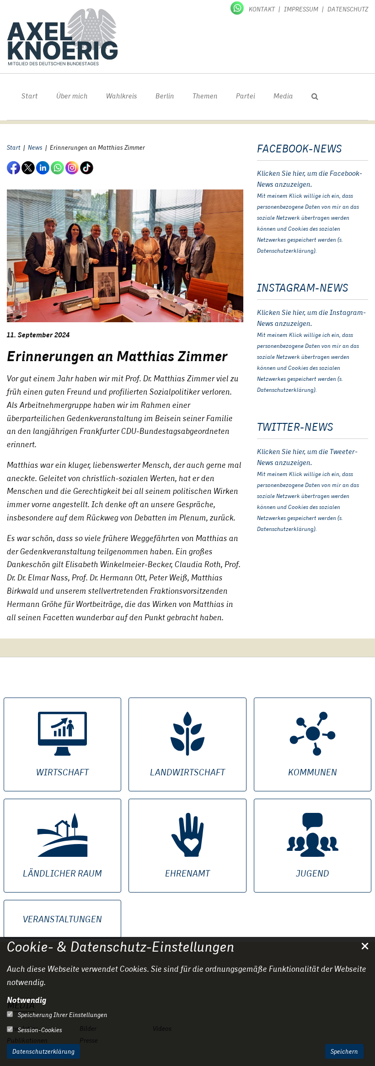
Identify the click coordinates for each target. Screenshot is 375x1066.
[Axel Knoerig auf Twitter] (28, 167)
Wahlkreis (121, 96)
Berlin (164, 96)
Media (283, 96)
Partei (245, 96)
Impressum (301, 9)
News (35, 147)
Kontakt (262, 9)
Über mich (72, 96)
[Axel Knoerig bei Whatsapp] (237, 7)
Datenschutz (347, 9)
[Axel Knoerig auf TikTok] (87, 167)
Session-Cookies (39, 1030)
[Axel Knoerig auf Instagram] (72, 167)
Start (29, 96)
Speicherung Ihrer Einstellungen (61, 1014)
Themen (205, 96)
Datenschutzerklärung (43, 1051)
